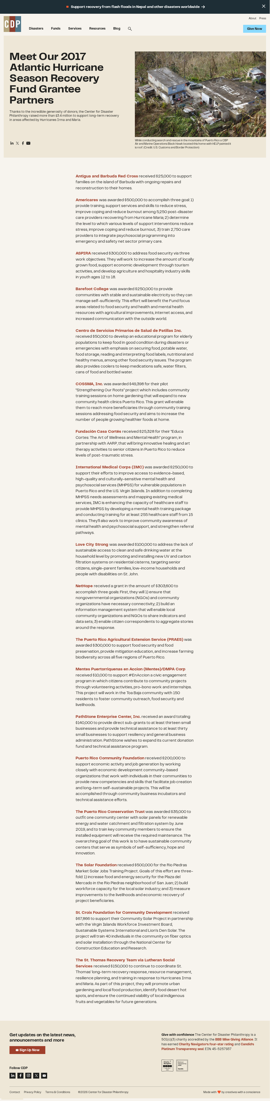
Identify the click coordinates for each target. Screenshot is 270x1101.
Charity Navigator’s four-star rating (206, 1044)
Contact (14, 1092)
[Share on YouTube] (44, 1076)
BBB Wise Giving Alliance (234, 1039)
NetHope (84, 586)
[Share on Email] (28, 143)
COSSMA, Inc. (89, 384)
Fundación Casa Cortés (98, 432)
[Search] (130, 29)
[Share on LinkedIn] (12, 1076)
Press (262, 18)
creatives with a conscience (242, 1092)
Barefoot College (92, 289)
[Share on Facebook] (23, 143)
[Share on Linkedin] (11, 143)
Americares (87, 200)
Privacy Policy (32, 1092)
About (252, 18)
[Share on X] (36, 1076)
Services (74, 28)
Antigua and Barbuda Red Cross (107, 176)
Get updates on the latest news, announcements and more (42, 1037)
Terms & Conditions (57, 1092)
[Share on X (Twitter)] (17, 143)
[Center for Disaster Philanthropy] (12, 24)
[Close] (263, 6)
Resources (97, 28)
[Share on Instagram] (28, 1076)
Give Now (254, 28)
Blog (116, 28)
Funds (55, 28)
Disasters (36, 28)
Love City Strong (92, 545)
